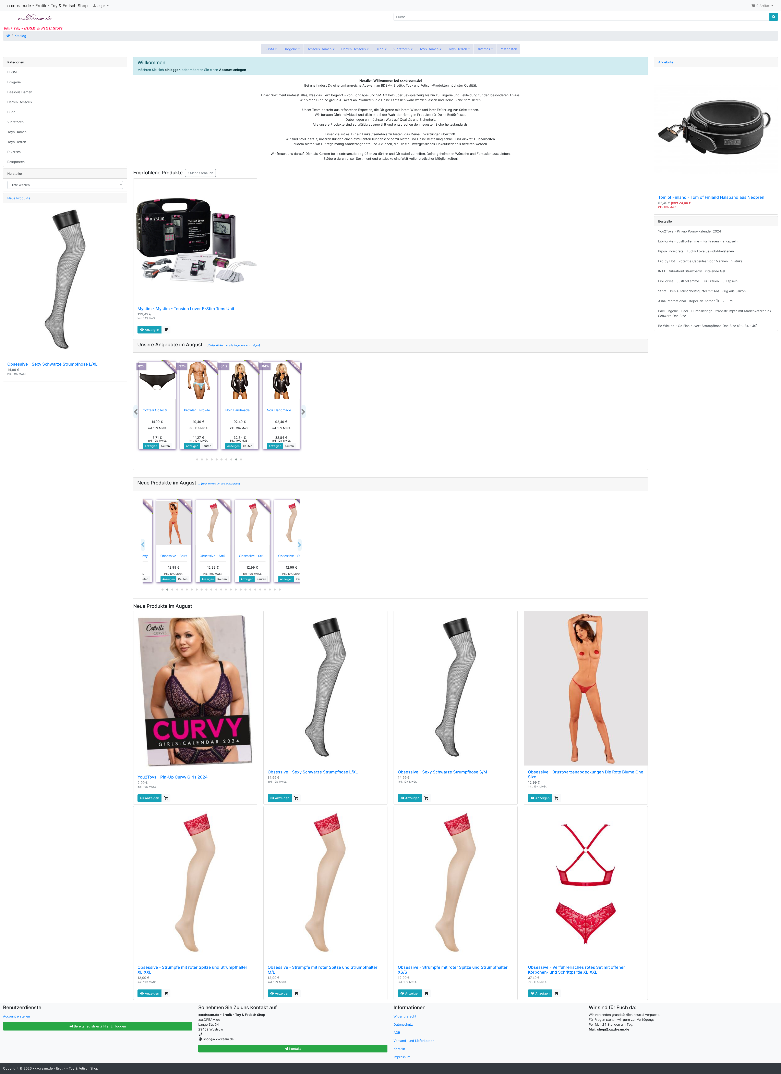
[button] (762, 6)
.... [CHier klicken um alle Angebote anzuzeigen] (232, 345)
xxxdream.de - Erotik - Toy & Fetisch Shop (47, 5)
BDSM (269, 49)
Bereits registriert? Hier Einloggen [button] (99, 1026)
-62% (140, 366)
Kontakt (399, 1049)
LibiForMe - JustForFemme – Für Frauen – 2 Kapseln (697, 241)
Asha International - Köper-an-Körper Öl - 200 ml (695, 301)
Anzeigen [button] (151, 446)
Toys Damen (429, 49)
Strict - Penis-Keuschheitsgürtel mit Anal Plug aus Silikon (702, 291)
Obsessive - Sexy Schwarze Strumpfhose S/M (442, 772)
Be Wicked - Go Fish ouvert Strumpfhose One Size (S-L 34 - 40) (707, 326)
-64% (223, 366)
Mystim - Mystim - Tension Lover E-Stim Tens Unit (185, 308)
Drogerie (291, 49)
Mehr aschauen (201, 173)
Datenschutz (403, 1024)
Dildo (380, 49)
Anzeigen (151, 330)
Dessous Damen (320, 49)
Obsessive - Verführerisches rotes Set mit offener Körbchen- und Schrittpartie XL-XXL (576, 970)
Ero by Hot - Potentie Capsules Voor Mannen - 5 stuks (700, 261)
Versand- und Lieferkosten (414, 1041)
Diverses (484, 49)
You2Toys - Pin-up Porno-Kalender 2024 (689, 231)
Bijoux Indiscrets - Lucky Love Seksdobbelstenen (696, 251)
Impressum (402, 1057)
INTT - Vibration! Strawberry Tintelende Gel (691, 271)
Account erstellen (16, 1016)
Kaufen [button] (165, 446)
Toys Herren (458, 49)
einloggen (173, 70)
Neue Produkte (18, 198)
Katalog (20, 36)
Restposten (508, 49)
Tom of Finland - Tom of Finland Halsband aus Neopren (711, 197)
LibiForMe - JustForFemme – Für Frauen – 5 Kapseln (697, 281)
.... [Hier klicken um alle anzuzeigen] (218, 483)
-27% (182, 366)
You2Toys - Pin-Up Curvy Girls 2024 (172, 777)
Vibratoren (402, 49)
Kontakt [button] (294, 1049)
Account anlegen (232, 70)
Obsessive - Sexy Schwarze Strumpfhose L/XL (313, 772)
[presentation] (135, 411)
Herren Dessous (354, 49)
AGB (397, 1033)
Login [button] (101, 6)
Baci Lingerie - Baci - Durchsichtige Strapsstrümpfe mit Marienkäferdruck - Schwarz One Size (716, 313)
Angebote (665, 62)
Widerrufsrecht (405, 1016)
